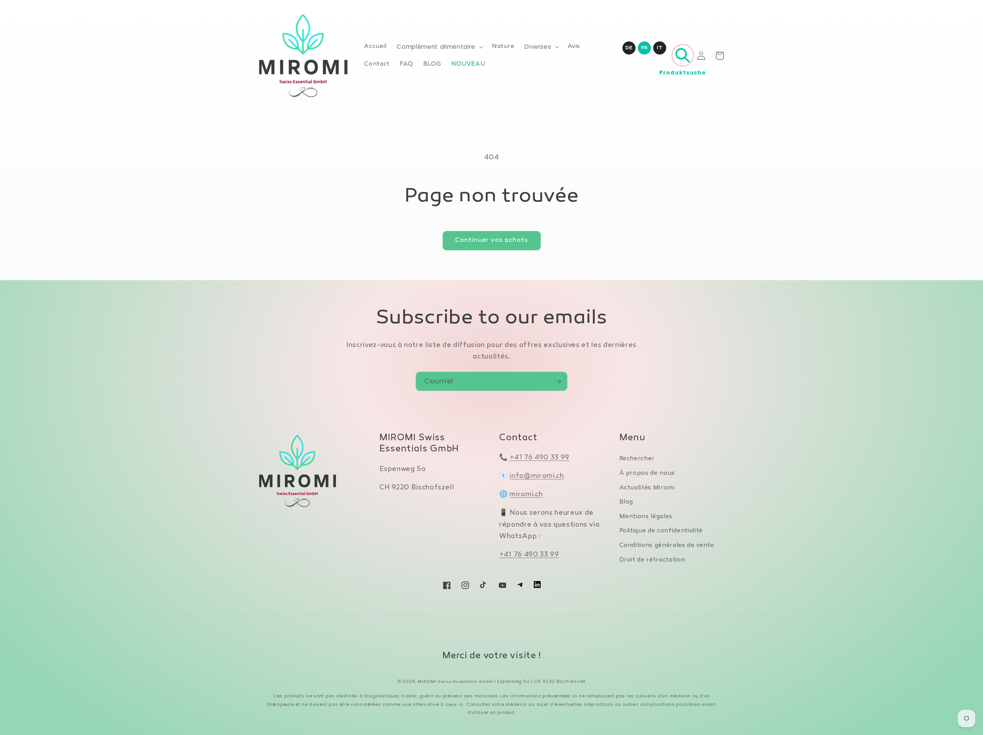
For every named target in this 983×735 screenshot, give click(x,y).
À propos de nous (647, 473)
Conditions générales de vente (666, 545)
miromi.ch (526, 495)
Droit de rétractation (652, 560)
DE (629, 48)
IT (659, 48)
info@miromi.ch (537, 476)
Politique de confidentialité (661, 531)
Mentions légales (646, 516)
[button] (439, 47)
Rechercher (637, 458)
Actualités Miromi (647, 488)
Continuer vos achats (491, 240)
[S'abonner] (558, 381)
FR (644, 48)
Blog (626, 502)
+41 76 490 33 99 (539, 458)
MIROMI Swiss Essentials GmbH (455, 681)
